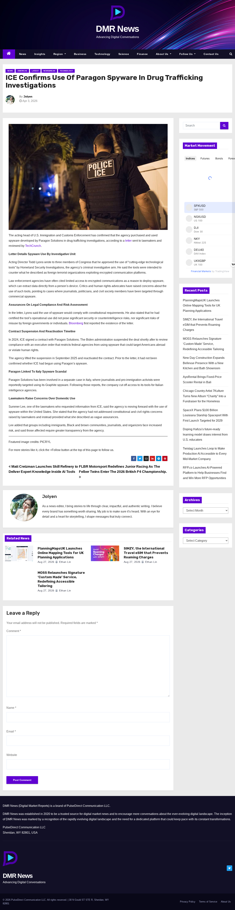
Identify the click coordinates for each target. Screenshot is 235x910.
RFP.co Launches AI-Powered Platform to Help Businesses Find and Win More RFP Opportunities (204, 473)
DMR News (117, 29)
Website (11, 754)
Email (11, 731)
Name (11, 707)
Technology (102, 54)
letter (128, 240)
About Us (162, 54)
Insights (39, 54)
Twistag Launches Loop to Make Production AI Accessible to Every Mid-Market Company (205, 454)
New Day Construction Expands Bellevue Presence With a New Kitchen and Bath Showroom (204, 363)
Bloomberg (76, 323)
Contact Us (211, 54)
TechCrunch (33, 245)
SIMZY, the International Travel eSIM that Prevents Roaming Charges (146, 552)
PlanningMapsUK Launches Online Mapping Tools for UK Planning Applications (61, 552)
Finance (142, 54)
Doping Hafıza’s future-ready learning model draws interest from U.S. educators (205, 434)
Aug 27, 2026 (46, 561)
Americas (22, 71)
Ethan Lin (64, 561)
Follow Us (186, 54)
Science (123, 54)
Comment (13, 631)
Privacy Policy (187, 901)
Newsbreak (49, 71)
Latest (35, 71)
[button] (230, 53)
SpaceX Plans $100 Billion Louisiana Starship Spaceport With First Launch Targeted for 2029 (205, 415)
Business (80, 54)
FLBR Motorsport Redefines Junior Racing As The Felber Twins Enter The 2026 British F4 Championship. (123, 469)
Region (58, 54)
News (22, 54)
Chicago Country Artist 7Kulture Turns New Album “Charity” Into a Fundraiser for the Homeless (204, 396)
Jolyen (28, 96)
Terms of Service (208, 901)
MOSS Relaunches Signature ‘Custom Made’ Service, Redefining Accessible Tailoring (61, 579)
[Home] (9, 54)
